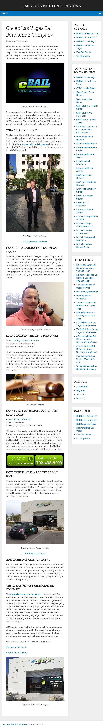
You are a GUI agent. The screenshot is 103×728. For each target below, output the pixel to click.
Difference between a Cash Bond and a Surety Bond (86, 129)
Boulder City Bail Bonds (17, 652)
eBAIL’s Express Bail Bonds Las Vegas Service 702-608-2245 (87, 349)
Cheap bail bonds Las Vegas (35, 144)
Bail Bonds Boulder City (87, 33)
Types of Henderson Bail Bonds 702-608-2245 (86, 305)
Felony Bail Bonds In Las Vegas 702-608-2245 (86, 315)
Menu (5, 13)
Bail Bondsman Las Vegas (35, 242)
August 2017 (82, 387)
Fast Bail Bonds (83, 52)
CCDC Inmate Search (86, 88)
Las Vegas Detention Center (26, 340)
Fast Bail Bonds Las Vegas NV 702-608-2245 (85, 359)
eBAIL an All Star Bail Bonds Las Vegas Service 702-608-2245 (87, 339)
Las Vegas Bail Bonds (18, 41)
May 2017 (80, 398)
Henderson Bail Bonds (16, 647)
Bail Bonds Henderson (86, 37)
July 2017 (80, 390)
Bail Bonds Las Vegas (35, 553)
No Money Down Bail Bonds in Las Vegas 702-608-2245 (86, 268)
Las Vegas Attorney (21, 419)
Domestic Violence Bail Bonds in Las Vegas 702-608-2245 (87, 278)
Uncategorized (83, 56)
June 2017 (81, 394)
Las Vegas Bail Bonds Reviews (51, 6)
